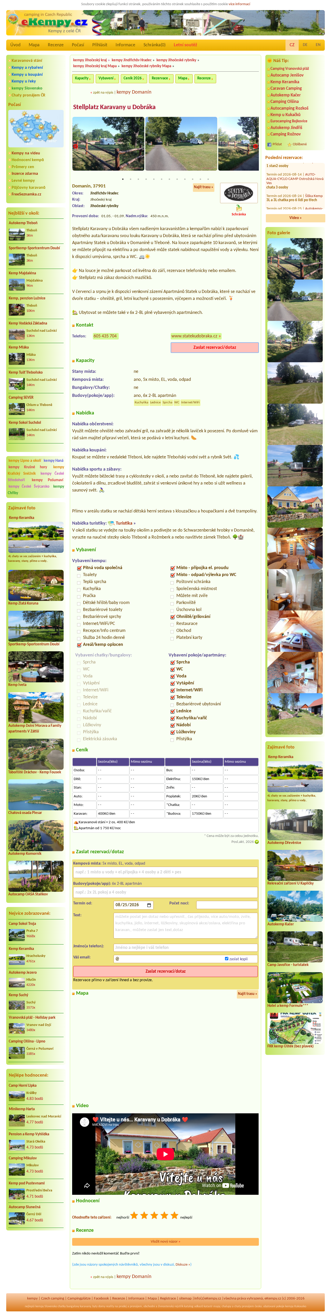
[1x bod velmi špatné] (134, 1216)
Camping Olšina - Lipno (27, 1042)
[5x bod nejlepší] (174, 1216)
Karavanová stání (27, 61)
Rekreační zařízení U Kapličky (290, 884)
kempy (32, 1299)
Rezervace (160, 78)
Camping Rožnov (285, 134)
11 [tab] (200, 179)
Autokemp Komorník (24, 854)
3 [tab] (138, 179)
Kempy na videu (26, 153)
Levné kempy (23, 181)
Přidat (277, 144)
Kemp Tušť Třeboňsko (26, 373)
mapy (216, 1306)
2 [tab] (130, 179)
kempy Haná (54, 461)
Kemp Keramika (21, 518)
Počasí (78, 45)
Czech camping (52, 1299)
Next (255, 147)
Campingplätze (79, 1299)
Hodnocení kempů (28, 160)
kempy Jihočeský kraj (90, 60)
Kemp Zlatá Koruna (23, 604)
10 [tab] (192, 179)
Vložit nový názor (165, 1242)
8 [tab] (177, 179)
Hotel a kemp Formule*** (287, 1006)
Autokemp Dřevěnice (284, 843)
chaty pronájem (244, 1306)
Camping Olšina (284, 102)
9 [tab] (184, 179)
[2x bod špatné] (144, 1216)
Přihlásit (99, 45)
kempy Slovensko (27, 88)
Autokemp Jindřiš (286, 128)
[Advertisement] (36, 1262)
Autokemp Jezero (23, 973)
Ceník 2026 (133, 78)
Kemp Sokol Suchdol (25, 423)
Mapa (34, 45)
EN (318, 45)
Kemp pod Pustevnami (27, 1183)
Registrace (168, 1299)
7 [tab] (169, 179)
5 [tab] (153, 179)
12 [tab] (208, 179)
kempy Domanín (134, 92)
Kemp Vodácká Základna (28, 324)
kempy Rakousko (295, 1306)
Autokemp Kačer (285, 95)
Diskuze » (183, 1265)
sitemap (185, 1299)
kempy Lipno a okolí (25, 461)
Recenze (56, 45)
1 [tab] (122, 179)
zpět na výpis (103, 93)
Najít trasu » (203, 187)
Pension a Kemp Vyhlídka (29, 1134)
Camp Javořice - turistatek (288, 965)
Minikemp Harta (22, 1109)
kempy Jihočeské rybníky (176, 60)
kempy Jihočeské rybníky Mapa (146, 66)
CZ (292, 45)
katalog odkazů (193, 1306)
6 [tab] (161, 179)
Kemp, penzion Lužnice (27, 298)
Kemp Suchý (18, 995)
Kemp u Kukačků (285, 115)
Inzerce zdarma (25, 174)
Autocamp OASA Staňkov (28, 894)
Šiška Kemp (314, 199)
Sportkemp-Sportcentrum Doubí (34, 248)
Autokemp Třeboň (23, 223)
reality (110, 1306)
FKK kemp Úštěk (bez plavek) (290, 1046)
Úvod (15, 45)
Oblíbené (300, 144)
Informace (125, 45)
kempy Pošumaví (48, 480)
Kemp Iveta (17, 685)
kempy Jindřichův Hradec (132, 60)
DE (305, 45)
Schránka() (155, 45)
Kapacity (81, 78)
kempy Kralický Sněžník (36, 470)
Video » (295, 218)
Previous (75, 147)
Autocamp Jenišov (287, 75)
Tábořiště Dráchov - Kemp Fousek (34, 772)
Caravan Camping (286, 88)
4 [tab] (146, 179)
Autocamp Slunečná (24, 1207)
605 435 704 (105, 336)
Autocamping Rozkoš (289, 108)
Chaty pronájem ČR (28, 95)
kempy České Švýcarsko (29, 487)
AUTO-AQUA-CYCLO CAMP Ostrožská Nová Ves (295, 182)
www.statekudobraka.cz (194, 336)
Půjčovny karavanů (29, 188)
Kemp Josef (314, 165)
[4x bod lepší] (164, 1216)
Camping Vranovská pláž (289, 69)
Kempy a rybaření (27, 68)
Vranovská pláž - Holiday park (32, 1018)
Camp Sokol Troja (22, 924)
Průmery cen (23, 167)
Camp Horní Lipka (22, 1086)
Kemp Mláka (19, 348)
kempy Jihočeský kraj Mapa (95, 66)
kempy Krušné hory (28, 467)
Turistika (124, 523)
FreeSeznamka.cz (26, 194)
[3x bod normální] (154, 1216)
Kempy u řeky (24, 81)
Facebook (101, 1299)
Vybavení (106, 78)
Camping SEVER (21, 398)
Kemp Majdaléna (22, 273)
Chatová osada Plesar (25, 813)
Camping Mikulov (23, 1158)
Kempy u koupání (27, 75)
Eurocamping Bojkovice (288, 121)
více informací (239, 4)
